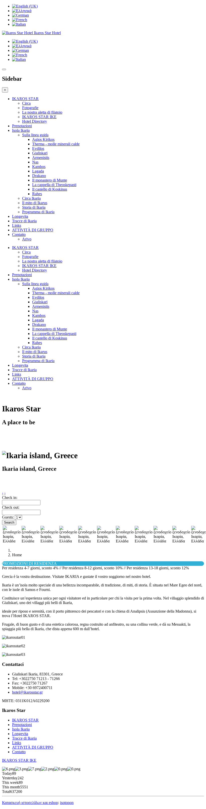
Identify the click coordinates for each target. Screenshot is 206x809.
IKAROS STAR (25, 99)
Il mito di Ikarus (34, 203)
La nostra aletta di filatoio (42, 112)
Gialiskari (39, 153)
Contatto (19, 234)
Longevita (20, 216)
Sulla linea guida (35, 135)
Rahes (37, 194)
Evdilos (38, 148)
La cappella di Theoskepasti (54, 185)
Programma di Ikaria (38, 212)
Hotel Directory (34, 121)
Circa (26, 103)
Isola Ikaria (21, 130)
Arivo (26, 239)
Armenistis (40, 157)
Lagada (38, 171)
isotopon (67, 802)
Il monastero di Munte (49, 180)
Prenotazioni (22, 126)
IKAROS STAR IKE (39, 117)
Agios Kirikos (43, 139)
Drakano (39, 176)
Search (9, 522)
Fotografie (30, 108)
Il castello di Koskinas (49, 189)
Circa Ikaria (31, 198)
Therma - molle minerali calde (56, 144)
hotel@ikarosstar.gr (27, 692)
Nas (35, 162)
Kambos (38, 166)
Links (16, 225)
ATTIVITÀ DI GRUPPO (32, 230)
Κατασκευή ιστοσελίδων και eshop (30, 802)
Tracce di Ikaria (24, 221)
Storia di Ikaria (33, 207)
